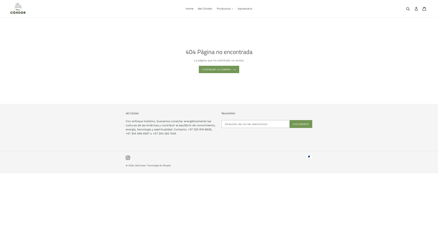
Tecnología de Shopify (159, 165)
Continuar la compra (216, 69)
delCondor (140, 165)
